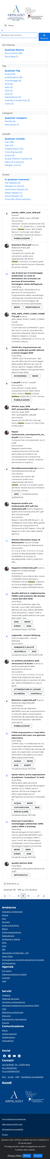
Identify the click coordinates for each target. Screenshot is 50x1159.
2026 (29, 626)
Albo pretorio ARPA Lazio (12, 1124)
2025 (16, 765)
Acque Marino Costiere (18, 158)
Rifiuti (5, 929)
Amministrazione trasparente (14, 1119)
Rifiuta (27, 1155)
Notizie (10, 121)
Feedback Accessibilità (32, 1077)
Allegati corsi (13, 165)
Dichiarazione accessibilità (12, 1129)
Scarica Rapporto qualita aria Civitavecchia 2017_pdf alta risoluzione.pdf (27, 512)
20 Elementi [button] (12, 884)
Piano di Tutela (14, 162)
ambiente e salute (24, 647)
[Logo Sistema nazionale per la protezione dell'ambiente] (34, 13)
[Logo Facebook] (4, 1056)
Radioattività (8, 936)
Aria (4, 918)
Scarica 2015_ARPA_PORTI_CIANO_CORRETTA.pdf (28, 319)
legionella (20, 651)
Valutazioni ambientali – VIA (15, 953)
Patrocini (6, 1016)
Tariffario (6, 995)
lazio (9, 87)
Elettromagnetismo (11, 932)
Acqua (10, 155)
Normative (12, 124)
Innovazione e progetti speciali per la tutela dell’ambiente (23, 961)
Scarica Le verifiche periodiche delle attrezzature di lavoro (27, 666)
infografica (21, 875)
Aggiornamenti (9, 1034)
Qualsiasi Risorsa (14, 50)
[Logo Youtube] (14, 1056)
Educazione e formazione (14, 1019)
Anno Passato (14, 196)
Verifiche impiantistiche (13, 1002)
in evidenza (20, 376)
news (17, 307)
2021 (9, 90)
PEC (4, 1077)
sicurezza (19, 693)
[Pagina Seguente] (44, 895)
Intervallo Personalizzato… (18, 199)
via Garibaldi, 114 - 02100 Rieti (16, 1064)
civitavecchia (21, 807)
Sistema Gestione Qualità (14, 974)
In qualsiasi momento (17, 179)
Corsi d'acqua (13, 152)
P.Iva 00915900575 (11, 1071)
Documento (13, 53)
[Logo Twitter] (9, 1056)
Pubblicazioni (14, 148)
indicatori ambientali (17, 100)
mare (9, 103)
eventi (17, 626)
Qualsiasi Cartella (15, 139)
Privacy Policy (15, 1155)
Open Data (7, 956)
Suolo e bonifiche (10, 925)
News (4, 1030)
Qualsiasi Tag (12, 70)
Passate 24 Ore (14, 186)
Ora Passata (12, 183)
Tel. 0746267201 (9, 1068)
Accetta (38, 1155)
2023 (34, 651)
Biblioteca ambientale (12, 1012)
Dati (9, 142)
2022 (9, 84)
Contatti (6, 978)
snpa (28, 849)
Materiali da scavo (10, 999)
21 (39, 896)
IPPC (4, 943)
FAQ (4, 1009)
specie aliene (21, 811)
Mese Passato (13, 192)
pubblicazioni (13, 77)
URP (4, 981)
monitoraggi (13, 80)
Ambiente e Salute (11, 939)
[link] (2, 30)
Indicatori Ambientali (12, 912)
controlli (36, 693)
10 (29, 896)
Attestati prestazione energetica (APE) (20, 1005)
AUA (4, 946)
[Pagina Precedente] (5, 895)
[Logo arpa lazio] (16, 13)
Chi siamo (6, 971)
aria (16, 494)
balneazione (13, 97)
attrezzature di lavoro (27, 689)
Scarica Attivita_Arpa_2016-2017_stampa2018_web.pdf (28, 412)
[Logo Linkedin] (19, 1056)
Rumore (6, 922)
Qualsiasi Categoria (16, 118)
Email (10, 1077)
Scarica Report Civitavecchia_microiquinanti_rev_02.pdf (28, 440)
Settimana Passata (16, 189)
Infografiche (35, 655)
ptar (9, 94)
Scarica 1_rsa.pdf (28, 382)
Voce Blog (11, 56)
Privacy (5, 1135)
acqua (10, 74)
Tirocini (5, 1023)
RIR (3, 949)
